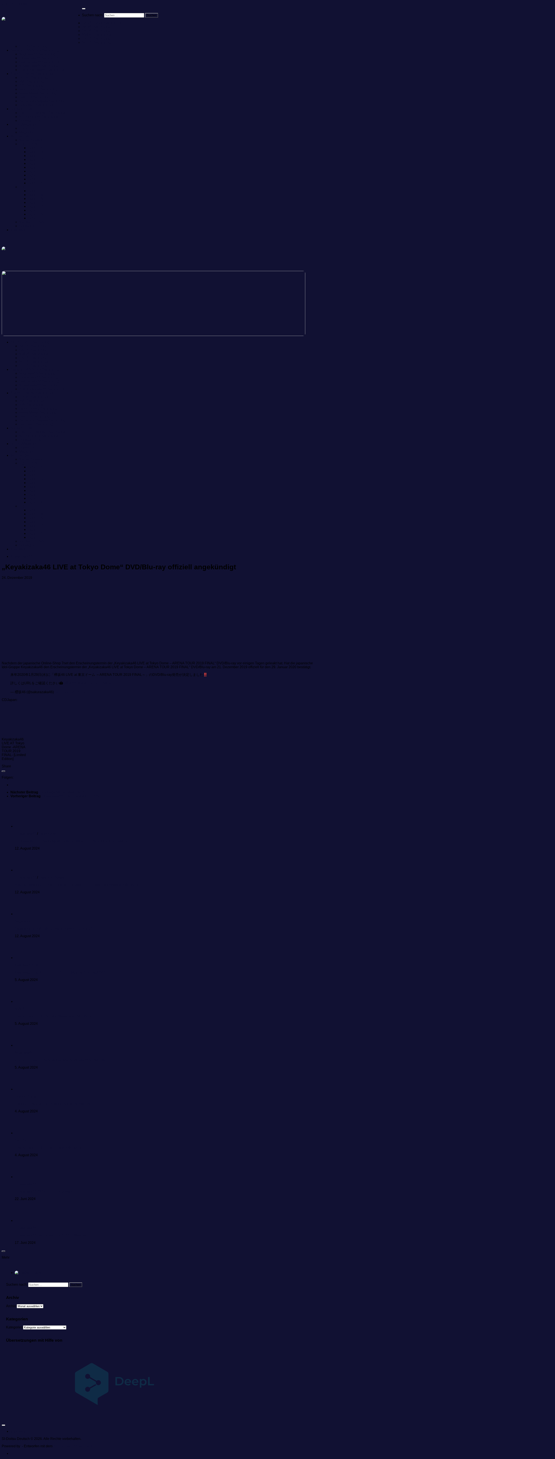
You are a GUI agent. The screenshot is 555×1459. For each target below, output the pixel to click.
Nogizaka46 (24, 1053)
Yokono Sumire (26, 1096)
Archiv (11, 1306)
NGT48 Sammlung (96, 42)
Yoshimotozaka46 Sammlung (41, 70)
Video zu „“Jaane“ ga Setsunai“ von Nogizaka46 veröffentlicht (62, 1060)
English (36, 1272)
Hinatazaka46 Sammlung (38, 58)
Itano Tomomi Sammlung (38, 89)
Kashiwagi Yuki (27, 965)
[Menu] (83, 8)
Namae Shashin (31, 140)
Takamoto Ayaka (51, 877)
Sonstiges (26, 226)
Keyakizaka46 (21, 556)
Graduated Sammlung (36, 105)
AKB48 (20, 1140)
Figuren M (35, 194)
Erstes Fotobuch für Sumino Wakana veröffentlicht (53, 1016)
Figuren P (35, 206)
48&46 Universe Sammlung (31, 73)
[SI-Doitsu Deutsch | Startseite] (42, 23)
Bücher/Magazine (24, 124)
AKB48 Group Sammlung (101, 23)
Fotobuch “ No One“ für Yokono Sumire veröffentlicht (55, 1104)
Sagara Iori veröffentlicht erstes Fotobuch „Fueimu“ (53, 928)
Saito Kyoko (48, 833)
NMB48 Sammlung (96, 34)
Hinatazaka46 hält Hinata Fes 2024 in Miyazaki (51, 1235)
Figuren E (35, 163)
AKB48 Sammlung (96, 27)
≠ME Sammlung (31, 81)
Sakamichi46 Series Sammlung (34, 50)
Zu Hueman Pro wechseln (73, 1446)
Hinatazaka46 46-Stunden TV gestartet (45, 1191)
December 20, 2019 (70, 692)
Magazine (26, 132)
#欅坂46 (69, 683)
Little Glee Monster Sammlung (42, 113)
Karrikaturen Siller (33, 222)
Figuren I (34, 179)
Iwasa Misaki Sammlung (38, 93)
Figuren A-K (28, 144)
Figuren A (35, 148)
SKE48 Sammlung (96, 31)
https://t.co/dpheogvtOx (93, 683)
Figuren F (35, 167)
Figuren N (35, 198)
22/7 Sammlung (31, 85)
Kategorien (14, 1327)
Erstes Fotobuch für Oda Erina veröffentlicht (48, 1148)
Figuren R (35, 210)
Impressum (18, 230)
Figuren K (35, 183)
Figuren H (35, 175)
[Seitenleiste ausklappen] (3, 771)
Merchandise (20, 136)
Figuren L (35, 191)
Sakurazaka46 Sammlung (39, 62)
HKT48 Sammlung (96, 38)
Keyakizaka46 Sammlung (39, 66)
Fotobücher (28, 128)
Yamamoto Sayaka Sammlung (42, 101)
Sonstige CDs (21, 109)
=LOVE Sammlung (33, 77)
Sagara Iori (23, 921)
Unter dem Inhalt (14, 3)
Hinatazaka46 (25, 833)
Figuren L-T (28, 187)
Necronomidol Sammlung (38, 116)
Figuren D (35, 159)
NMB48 (20, 1009)
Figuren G (35, 171)
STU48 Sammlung (33, 46)
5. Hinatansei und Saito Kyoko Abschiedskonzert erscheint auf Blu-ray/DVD (73, 841)
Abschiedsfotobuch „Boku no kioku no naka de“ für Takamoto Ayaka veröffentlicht (77, 885)
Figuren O (35, 202)
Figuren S (35, 214)
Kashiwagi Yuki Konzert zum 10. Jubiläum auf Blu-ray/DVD (60, 972)
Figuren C (35, 155)
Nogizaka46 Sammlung (37, 54)
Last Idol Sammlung (34, 97)
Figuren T (35, 218)
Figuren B (35, 152)
